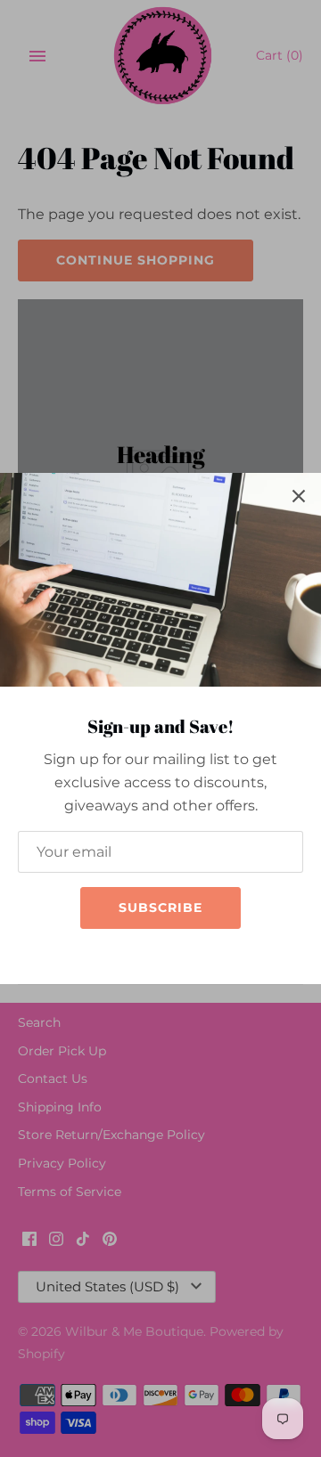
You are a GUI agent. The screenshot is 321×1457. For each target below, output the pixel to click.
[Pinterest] (200, 955)
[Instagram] (147, 955)
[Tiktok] (174, 955)
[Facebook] (120, 955)
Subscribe (160, 907)
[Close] (298, 495)
